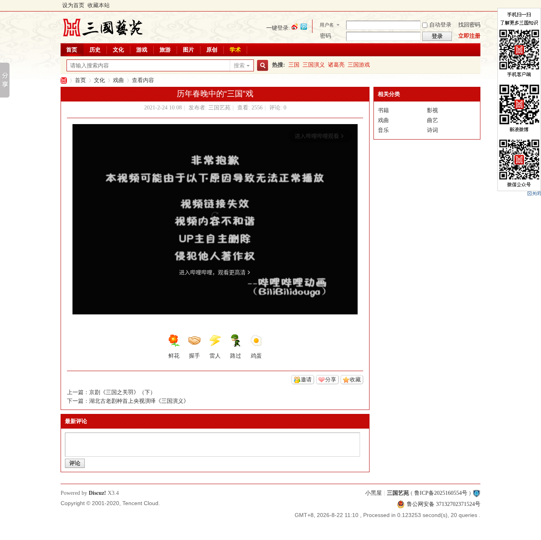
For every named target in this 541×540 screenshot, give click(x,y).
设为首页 (73, 5)
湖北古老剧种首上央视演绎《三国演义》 (139, 401)
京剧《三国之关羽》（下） (122, 392)
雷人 (215, 356)
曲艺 (432, 120)
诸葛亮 (336, 65)
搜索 (239, 66)
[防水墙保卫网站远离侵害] (476, 493)
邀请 (306, 380)
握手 (194, 356)
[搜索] (261, 65)
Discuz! (97, 493)
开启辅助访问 (478, 5)
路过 (235, 356)
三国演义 (314, 65)
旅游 (165, 50)
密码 (325, 36)
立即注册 (469, 36)
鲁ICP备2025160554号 (440, 493)
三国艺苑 (64, 80)
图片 (188, 50)
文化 (118, 50)
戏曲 (118, 80)
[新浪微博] (294, 26)
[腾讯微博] (304, 26)
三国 (293, 65)
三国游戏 (359, 65)
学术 (235, 50)
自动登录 (440, 25)
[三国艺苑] (103, 37)
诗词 (432, 130)
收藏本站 (99, 5)
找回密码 (469, 25)
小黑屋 (373, 493)
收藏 (355, 380)
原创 (211, 50)
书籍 (383, 110)
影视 (432, 110)
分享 (330, 380)
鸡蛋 (256, 356)
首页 (71, 50)
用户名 (327, 25)
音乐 (383, 130)
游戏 (141, 50)
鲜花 (173, 356)
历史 (95, 50)
